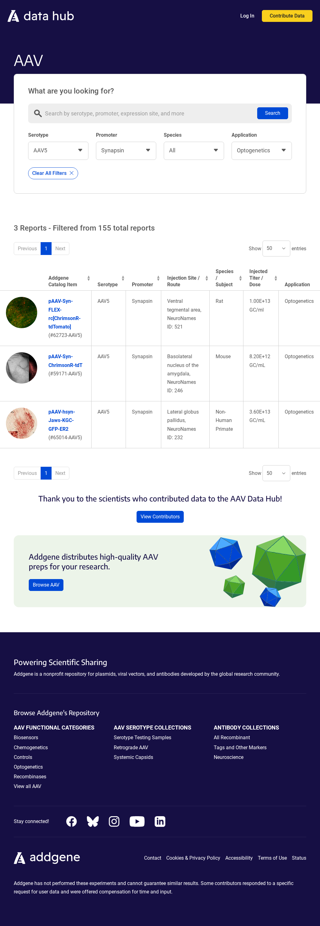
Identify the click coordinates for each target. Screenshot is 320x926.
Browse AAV (46, 585)
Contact (152, 858)
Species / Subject (224, 277)
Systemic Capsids (133, 757)
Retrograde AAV (131, 747)
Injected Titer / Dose (258, 277)
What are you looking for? (71, 91)
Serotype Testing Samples (142, 737)
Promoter (106, 135)
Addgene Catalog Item (62, 281)
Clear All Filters (50, 173)
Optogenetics (28, 767)
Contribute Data (287, 16)
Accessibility (239, 858)
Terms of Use (272, 858)
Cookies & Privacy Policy (193, 858)
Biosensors (26, 737)
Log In (247, 16)
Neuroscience (228, 757)
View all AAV (27, 786)
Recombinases (30, 777)
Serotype (38, 135)
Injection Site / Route (183, 281)
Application (244, 135)
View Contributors (160, 517)
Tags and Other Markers (240, 747)
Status (299, 858)
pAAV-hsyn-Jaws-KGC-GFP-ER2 (61, 420)
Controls (23, 757)
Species (173, 135)
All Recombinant (232, 737)
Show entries (277, 248)
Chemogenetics (31, 747)
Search (272, 113)
